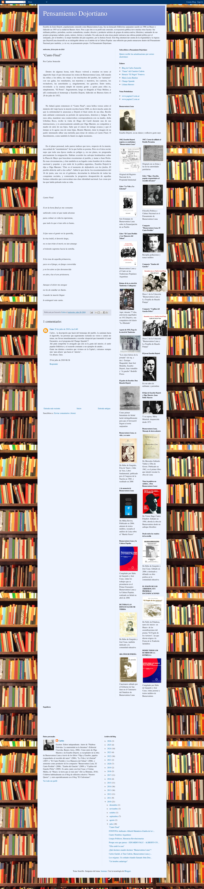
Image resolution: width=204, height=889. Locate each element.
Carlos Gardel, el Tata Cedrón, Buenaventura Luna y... (130, 853)
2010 (109, 801)
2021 (109, 760)
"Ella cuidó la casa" (116, 846)
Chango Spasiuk (128, 81)
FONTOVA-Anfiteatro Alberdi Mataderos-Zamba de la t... (132, 831)
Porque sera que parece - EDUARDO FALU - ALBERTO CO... (134, 842)
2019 (109, 767)
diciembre (113, 805)
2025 (109, 744)
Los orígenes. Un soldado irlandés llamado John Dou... (130, 857)
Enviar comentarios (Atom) (65, 413)
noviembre (113, 808)
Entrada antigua (104, 408)
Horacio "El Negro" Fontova (133, 74)
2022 (109, 756)
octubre (112, 812)
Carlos (61, 740)
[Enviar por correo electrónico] (96, 312)
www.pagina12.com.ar (130, 96)
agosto (112, 820)
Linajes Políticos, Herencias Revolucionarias (126, 838)
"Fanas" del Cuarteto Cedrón (133, 71)
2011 (109, 797)
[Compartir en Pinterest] (106, 312)
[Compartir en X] (101, 312)
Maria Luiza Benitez (130, 77)
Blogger (127, 871)
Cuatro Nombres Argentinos (120, 834)
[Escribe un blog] (98, 312)
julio (111, 824)
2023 (109, 752)
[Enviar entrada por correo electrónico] (91, 312)
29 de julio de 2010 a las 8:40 (66, 329)
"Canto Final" (114, 827)
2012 (109, 794)
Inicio (79, 408)
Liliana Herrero (128, 84)
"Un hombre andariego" (118, 861)
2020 (109, 763)
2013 (109, 790)
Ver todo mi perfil (50, 781)
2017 (109, 775)
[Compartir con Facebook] (104, 312)
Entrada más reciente (52, 408)
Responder (54, 364)
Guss (52, 329)
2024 (109, 748)
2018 (109, 771)
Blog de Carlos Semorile (131, 68)
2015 (109, 782)
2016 (109, 779)
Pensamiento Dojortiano (75, 13)
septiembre (114, 816)
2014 (109, 786)
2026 (109, 741)
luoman (104, 871)
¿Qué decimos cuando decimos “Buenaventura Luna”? (130, 850)
